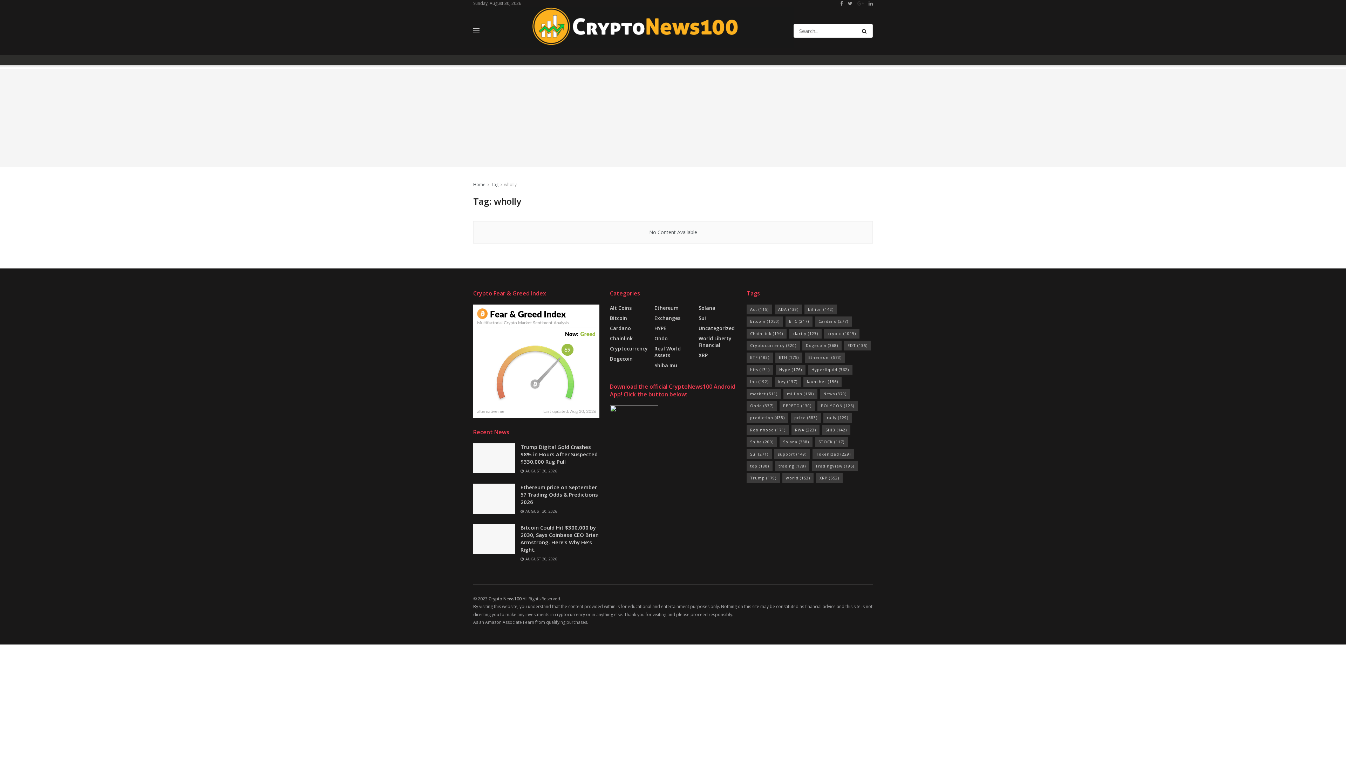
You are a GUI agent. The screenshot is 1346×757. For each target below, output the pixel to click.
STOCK (831, 441)
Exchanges (667, 318)
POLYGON (837, 405)
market (763, 393)
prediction (767, 417)
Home (479, 184)
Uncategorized (717, 328)
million (800, 393)
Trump (763, 477)
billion (821, 309)
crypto (842, 333)
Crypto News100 (505, 599)
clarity (805, 333)
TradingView (834, 466)
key (787, 381)
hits (760, 369)
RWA (805, 429)
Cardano (620, 328)
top (759, 466)
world (798, 477)
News (835, 393)
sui (702, 318)
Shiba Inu (665, 365)
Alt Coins (621, 308)
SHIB (836, 429)
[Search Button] (865, 31)
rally (837, 417)
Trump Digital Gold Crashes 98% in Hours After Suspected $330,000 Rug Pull (559, 454)
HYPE (660, 328)
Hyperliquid (830, 369)
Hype (790, 369)
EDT (858, 345)
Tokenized (833, 454)
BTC (799, 321)
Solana (707, 308)
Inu (759, 381)
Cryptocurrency (629, 348)
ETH (789, 357)
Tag (494, 184)
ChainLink (766, 333)
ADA (788, 309)
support (792, 454)
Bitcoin (618, 318)
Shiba (762, 441)
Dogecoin (621, 358)
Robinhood (768, 429)
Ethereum (666, 308)
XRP (703, 355)
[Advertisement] (673, 118)
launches (822, 381)
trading (792, 466)
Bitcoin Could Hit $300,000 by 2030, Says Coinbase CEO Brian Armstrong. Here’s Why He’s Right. (560, 538)
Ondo (661, 338)
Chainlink (621, 338)
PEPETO (797, 405)
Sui (759, 454)
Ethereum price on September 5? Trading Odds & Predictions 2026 (559, 494)
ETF (759, 357)
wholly (510, 184)
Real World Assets (667, 352)
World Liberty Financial (715, 341)
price (805, 417)
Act (759, 309)
